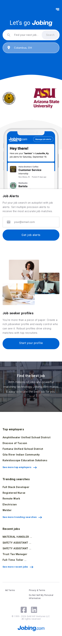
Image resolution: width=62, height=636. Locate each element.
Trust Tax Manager (15, 554)
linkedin (34, 610)
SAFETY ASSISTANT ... (17, 542)
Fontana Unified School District (23, 448)
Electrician (10, 504)
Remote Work (11, 498)
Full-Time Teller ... (15, 559)
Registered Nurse (14, 492)
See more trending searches (20, 517)
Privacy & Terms (37, 590)
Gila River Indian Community (21, 454)
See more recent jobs (15, 566)
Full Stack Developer (16, 487)
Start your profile (31, 343)
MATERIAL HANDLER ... (17, 536)
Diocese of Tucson (15, 443)
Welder (7, 510)
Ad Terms (10, 590)
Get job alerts (31, 235)
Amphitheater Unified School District (26, 437)
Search (50, 34)
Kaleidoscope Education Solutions (25, 460)
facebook (24, 610)
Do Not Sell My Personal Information (41, 597)
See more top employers (17, 467)
